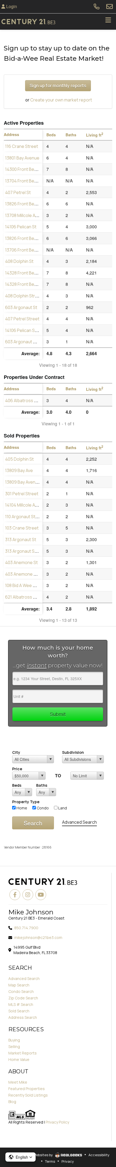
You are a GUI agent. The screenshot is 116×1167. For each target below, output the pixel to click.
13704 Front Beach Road (29, 181)
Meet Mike (17, 1082)
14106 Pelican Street (25, 330)
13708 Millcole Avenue (26, 215)
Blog (12, 1101)
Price (17, 768)
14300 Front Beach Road (29, 169)
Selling (14, 1046)
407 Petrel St (18, 192)
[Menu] (108, 21)
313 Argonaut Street (25, 551)
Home (21, 807)
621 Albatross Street (25, 597)
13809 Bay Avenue (22, 482)
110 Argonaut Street (24, 517)
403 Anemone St (21, 562)
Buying (14, 1040)
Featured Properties (26, 1088)
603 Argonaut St (21, 307)
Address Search (22, 1017)
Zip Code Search (23, 997)
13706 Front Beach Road (29, 250)
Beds (16, 785)
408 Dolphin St (19, 261)
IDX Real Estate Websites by (30, 1154)
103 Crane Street (22, 528)
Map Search (18, 985)
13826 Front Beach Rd (26, 238)
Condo (42, 807)
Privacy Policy (57, 1122)
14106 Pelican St (20, 227)
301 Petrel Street (21, 494)
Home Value (18, 1059)
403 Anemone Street (25, 574)
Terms (50, 1161)
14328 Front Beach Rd (26, 273)
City (16, 752)
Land (62, 807)
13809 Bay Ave (19, 470)
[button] (20, 1157)
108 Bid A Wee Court (24, 585)
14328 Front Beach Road (29, 284)
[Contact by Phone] (96, 6)
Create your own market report (61, 100)
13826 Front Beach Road (29, 204)
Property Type (25, 801)
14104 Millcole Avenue (26, 505)
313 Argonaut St (20, 539)
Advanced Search (79, 822)
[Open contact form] (109, 6)
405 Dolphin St (19, 459)
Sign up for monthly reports (58, 86)
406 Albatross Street (26, 400)
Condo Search (21, 991)
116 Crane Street (21, 146)
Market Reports (22, 1053)
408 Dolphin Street (23, 296)
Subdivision (73, 752)
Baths (41, 785)
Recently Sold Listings (28, 1095)
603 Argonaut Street (25, 342)
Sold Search (18, 1010)
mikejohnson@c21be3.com (38, 937)
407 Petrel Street (22, 319)
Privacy (68, 1161)
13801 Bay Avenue (22, 158)
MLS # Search (20, 1004)
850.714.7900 (26, 927)
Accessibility (99, 1154)
